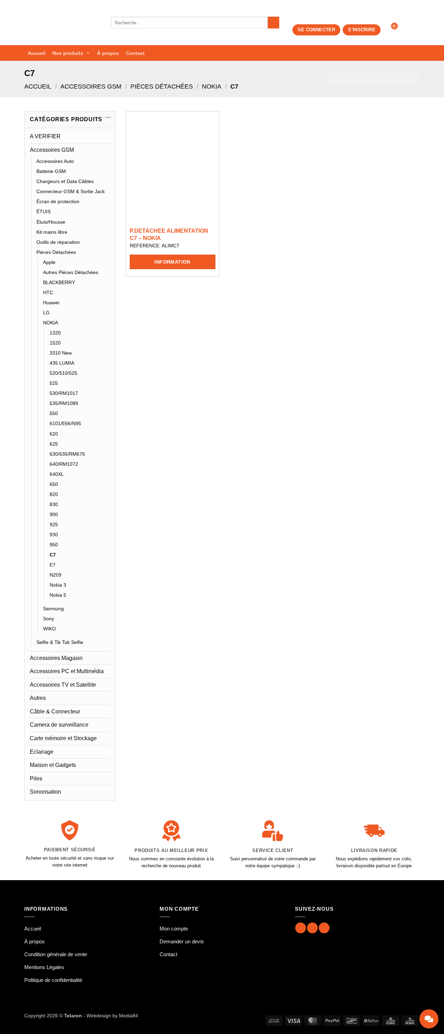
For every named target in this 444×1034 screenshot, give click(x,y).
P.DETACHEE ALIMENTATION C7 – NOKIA (169, 234)
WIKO (49, 628)
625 (54, 444)
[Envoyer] (273, 22)
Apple (49, 262)
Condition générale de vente (55, 954)
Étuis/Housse (50, 222)
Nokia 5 (58, 595)
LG (46, 312)
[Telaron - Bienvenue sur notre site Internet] (62, 22)
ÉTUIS (43, 211)
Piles (36, 778)
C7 (53, 554)
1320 (55, 333)
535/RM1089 (64, 403)
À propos (108, 53)
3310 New (61, 353)
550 (54, 413)
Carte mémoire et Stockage (63, 738)
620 (54, 434)
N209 (55, 575)
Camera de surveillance (59, 725)
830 (54, 504)
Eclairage (41, 752)
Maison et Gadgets (53, 765)
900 (54, 514)
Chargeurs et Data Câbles (65, 181)
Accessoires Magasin (56, 658)
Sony (48, 618)
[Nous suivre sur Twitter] (324, 928)
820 (54, 494)
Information (172, 262)
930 (54, 534)
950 (54, 544)
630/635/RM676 (67, 454)
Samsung (53, 608)
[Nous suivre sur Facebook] (300, 928)
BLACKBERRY (59, 282)
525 (54, 383)
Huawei (51, 302)
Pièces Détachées (161, 86)
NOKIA (211, 86)
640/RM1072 (64, 464)
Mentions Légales (44, 967)
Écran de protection (57, 201)
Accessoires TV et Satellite (63, 685)
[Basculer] (106, 150)
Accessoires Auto (55, 161)
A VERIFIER (45, 136)
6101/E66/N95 (65, 423)
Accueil (36, 53)
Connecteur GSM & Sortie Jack (70, 191)
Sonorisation (45, 792)
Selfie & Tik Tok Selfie (59, 642)
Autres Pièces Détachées (70, 272)
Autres (38, 698)
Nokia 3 (58, 585)
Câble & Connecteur (55, 711)
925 (54, 524)
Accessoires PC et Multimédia (67, 671)
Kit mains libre (51, 232)
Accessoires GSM (90, 86)
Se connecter (316, 29)
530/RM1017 (64, 393)
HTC (48, 292)
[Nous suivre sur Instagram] (312, 928)
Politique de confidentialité (53, 980)
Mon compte (174, 929)
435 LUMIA (62, 363)
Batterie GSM (51, 171)
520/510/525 (63, 373)
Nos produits (67, 53)
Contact (135, 53)
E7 (53, 565)
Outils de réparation (58, 242)
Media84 (128, 1015)
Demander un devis (182, 941)
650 (54, 484)
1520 (55, 343)
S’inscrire (361, 29)
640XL (57, 474)
